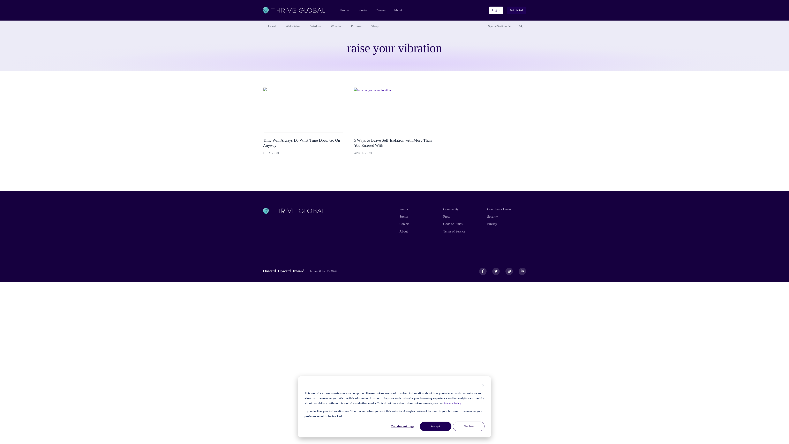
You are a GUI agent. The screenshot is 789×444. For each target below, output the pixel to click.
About (398, 10)
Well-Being (293, 26)
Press (446, 216)
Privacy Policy (452, 403)
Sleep (374, 26)
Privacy (492, 224)
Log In (496, 10)
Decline (469, 426)
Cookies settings (402, 426)
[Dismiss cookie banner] (483, 385)
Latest (272, 26)
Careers (380, 10)
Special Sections (497, 26)
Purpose (356, 26)
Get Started (516, 10)
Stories (363, 10)
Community (451, 209)
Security (492, 216)
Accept (435, 426)
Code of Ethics (453, 224)
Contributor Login (499, 209)
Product (345, 10)
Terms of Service (454, 231)
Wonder (336, 26)
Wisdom (315, 26)
